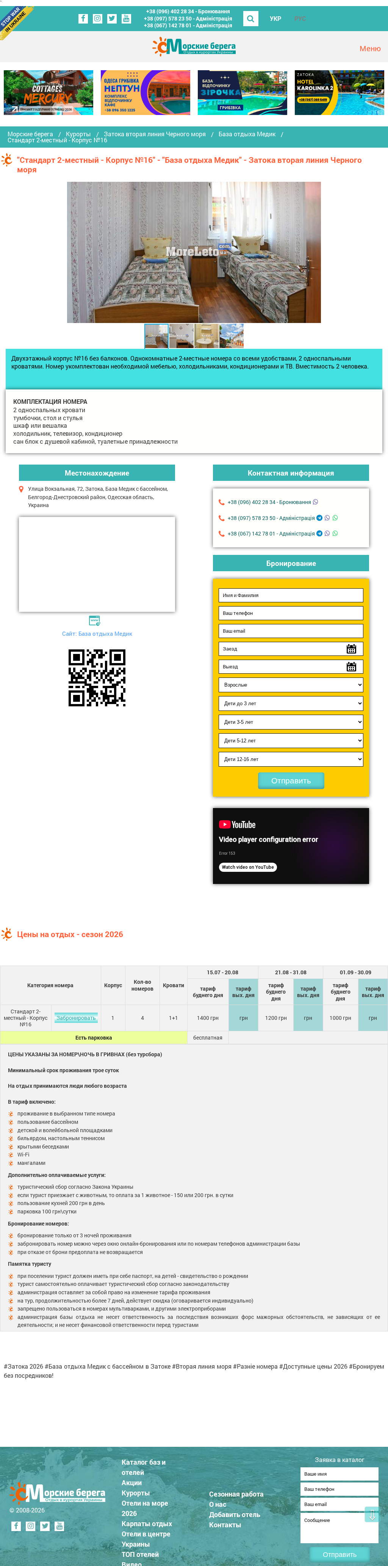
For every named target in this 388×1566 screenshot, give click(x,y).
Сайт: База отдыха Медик (97, 633)
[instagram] (97, 19)
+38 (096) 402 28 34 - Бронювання (188, 11)
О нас (217, 1504)
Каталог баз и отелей (144, 1467)
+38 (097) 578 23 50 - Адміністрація (188, 18)
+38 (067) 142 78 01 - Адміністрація (188, 25)
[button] (314, 252)
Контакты (225, 1524)
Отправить (291, 780)
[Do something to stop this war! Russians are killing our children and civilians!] (17, 23)
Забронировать (76, 1017)
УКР (275, 18)
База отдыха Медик (247, 134)
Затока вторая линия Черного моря (155, 134)
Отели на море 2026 (145, 1508)
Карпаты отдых (147, 1523)
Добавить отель (234, 1514)
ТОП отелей (140, 1554)
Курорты (78, 134)
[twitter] (112, 19)
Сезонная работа (236, 1493)
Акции (132, 1482)
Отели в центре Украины (146, 1539)
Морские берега (30, 134)
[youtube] (126, 19)
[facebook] (83, 19)
